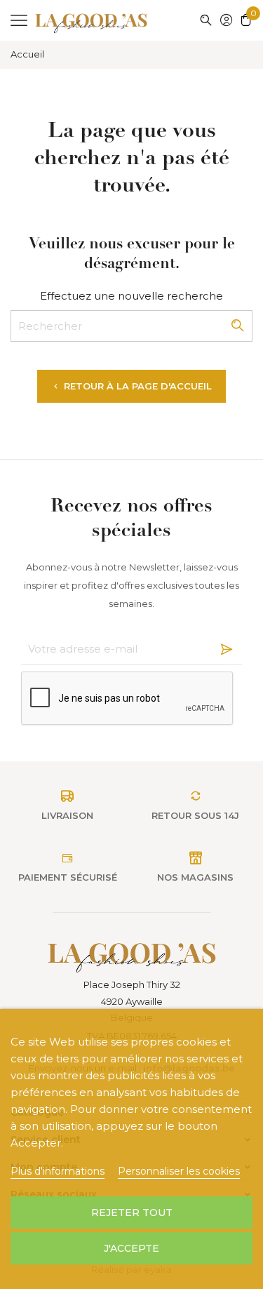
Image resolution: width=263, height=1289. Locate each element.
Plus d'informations (57, 1171)
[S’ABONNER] (223, 649)
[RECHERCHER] (205, 20)
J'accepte (131, 1248)
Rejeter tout (132, 1212)
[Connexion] (226, 21)
